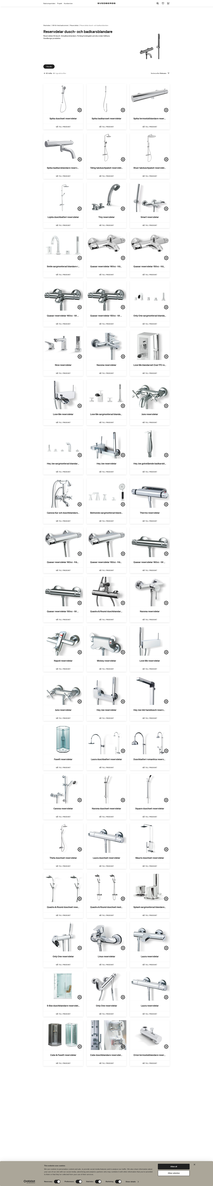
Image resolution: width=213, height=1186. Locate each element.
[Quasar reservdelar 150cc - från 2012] (149, 254)
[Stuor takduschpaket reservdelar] (149, 156)
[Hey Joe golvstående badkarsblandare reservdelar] (149, 451)
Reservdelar (74, 25)
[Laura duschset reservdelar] (106, 846)
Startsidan (46, 25)
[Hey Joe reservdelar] (106, 451)
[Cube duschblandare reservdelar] (106, 1043)
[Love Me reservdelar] (63, 402)
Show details (131, 1182)
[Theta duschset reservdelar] (63, 846)
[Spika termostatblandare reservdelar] (149, 106)
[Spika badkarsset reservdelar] (106, 106)
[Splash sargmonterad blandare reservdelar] (149, 895)
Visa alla (49, 67)
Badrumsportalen (49, 3)
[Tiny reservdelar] (106, 205)
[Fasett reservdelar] (63, 747)
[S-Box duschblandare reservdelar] (63, 994)
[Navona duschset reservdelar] (106, 796)
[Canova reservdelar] (63, 796)
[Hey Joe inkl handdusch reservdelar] (149, 698)
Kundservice (68, 3)
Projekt (59, 3)
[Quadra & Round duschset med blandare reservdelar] (106, 895)
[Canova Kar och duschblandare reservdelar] (63, 501)
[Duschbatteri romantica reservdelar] (149, 747)
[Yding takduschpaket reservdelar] (106, 156)
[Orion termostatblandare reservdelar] (149, 1043)
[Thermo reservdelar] (149, 501)
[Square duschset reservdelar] (149, 796)
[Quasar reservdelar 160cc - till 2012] (63, 304)
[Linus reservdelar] (106, 944)
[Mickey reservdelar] (106, 649)
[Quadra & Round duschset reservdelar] (63, 895)
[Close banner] (194, 1164)
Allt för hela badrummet (60, 25)
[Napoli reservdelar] (63, 649)
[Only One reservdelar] (63, 944)
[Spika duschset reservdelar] (63, 106)
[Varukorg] (168, 3)
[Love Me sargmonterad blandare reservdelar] (106, 402)
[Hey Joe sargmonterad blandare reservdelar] (63, 451)
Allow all (173, 1166)
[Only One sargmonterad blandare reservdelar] (149, 304)
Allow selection (174, 1173)
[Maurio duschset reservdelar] (149, 846)
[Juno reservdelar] (149, 402)
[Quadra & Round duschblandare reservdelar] (106, 599)
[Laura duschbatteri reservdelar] (106, 747)
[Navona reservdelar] (106, 353)
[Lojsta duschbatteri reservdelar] (63, 205)
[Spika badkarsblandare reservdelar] (63, 156)
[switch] (79, 1181)
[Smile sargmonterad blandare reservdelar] (63, 254)
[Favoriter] (163, 3)
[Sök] (157, 3)
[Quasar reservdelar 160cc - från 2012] (106, 254)
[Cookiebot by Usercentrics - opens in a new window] (29, 1181)
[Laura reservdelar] (149, 944)
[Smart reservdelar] (149, 205)
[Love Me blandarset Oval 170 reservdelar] (149, 353)
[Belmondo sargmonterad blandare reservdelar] (106, 501)
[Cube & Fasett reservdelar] (63, 1043)
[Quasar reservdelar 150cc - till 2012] (106, 304)
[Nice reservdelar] (63, 353)
